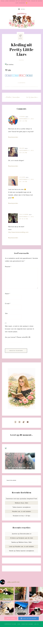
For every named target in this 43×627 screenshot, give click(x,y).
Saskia (13, 542)
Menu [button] (23, 9)
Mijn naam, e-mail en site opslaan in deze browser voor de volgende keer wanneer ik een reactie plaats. (19, 328)
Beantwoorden (13, 137)
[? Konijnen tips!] (6, 448)
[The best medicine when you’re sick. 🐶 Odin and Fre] (36, 593)
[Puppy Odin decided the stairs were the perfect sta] (36, 608)
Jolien (21, 148)
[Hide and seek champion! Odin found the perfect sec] (21, 593)
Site (6, 313)
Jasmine (15, 533)
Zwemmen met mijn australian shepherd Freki (21, 498)
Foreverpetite (21, 20)
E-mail (7, 303)
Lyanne (22, 116)
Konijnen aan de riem (25, 538)
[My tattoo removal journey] (20, 469)
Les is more (23, 214)
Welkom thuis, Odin (21, 503)
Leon (10, 546)
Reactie (8, 266)
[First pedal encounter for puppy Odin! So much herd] (7, 608)
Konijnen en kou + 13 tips (21, 515)
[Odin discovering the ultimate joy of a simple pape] (7, 593)
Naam (7, 293)
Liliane (22, 177)
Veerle (11, 551)
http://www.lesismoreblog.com (18, 232)
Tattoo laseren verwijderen (21, 507)
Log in (36, 624)
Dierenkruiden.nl (25, 533)
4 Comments (21, 82)
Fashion (21, 60)
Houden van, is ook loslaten (21, 511)
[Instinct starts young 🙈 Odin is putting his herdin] (21, 608)
